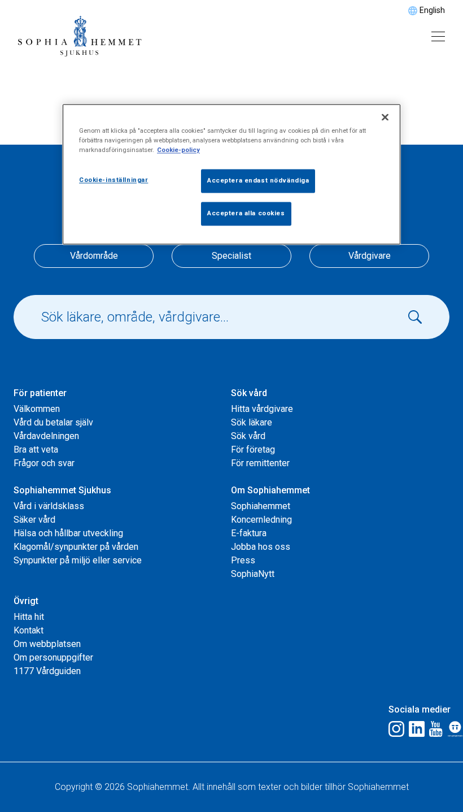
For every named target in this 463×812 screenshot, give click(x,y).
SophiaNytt (252, 573)
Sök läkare (251, 422)
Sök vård (248, 436)
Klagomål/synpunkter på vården (76, 546)
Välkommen (37, 408)
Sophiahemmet (260, 506)
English (432, 10)
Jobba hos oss (260, 546)
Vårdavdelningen (46, 436)
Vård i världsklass (49, 506)
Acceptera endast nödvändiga (258, 180)
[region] (231, 174)
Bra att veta (36, 449)
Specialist (231, 255)
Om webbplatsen (47, 644)
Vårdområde (94, 255)
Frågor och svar (44, 463)
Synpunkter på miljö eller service (78, 560)
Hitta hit (29, 616)
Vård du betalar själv (53, 422)
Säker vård (34, 519)
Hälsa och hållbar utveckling (68, 533)
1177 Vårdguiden (47, 671)
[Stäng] (385, 117)
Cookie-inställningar (113, 180)
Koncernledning (261, 519)
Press (243, 560)
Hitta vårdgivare (262, 408)
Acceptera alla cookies (246, 213)
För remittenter (260, 463)
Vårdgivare (369, 255)
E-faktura (249, 533)
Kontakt (28, 630)
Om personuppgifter (53, 657)
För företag (253, 449)
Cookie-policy (178, 150)
